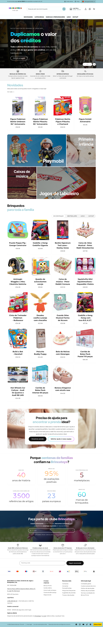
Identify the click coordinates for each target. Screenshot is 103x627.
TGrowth (22, 624)
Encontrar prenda (38, 439)
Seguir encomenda (75, 563)
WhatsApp (37, 616)
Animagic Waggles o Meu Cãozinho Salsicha (17, 281)
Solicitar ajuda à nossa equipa (61, 439)
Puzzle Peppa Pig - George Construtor (17, 244)
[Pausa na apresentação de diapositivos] (94, 64)
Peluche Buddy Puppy (40, 353)
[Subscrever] (73, 531)
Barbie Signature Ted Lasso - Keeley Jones (63, 245)
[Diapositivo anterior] (84, 64)
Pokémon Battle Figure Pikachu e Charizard (62, 121)
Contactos (65, 583)
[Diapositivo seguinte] (90, 64)
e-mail (44, 616)
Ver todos (10, 92)
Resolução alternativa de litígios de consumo (59, 624)
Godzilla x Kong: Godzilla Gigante (40, 244)
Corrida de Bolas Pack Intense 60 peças (40, 390)
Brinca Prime (48, 585)
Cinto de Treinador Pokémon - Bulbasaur (17, 317)
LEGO (83, 216)
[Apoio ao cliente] (90, 9)
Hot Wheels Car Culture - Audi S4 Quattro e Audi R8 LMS (18, 391)
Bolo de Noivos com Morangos (63, 353)
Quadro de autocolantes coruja (40, 281)
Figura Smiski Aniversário (85, 120)
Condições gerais (86, 583)
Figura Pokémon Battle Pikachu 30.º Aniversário (40, 121)
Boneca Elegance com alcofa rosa (63, 389)
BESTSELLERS (72, 216)
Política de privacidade (88, 590)
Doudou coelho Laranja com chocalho (40, 317)
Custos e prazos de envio (88, 586)
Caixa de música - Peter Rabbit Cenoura (63, 281)
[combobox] (46, 9)
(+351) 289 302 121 (12, 601)
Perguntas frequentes (68, 590)
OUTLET (91, 216)
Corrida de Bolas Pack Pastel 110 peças (85, 354)
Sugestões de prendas (68, 593)
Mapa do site (47, 595)
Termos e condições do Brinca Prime (88, 594)
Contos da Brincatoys (50, 592)
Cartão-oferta (69, 1)
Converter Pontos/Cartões (66, 587)
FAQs (78, 1)
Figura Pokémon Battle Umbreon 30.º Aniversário (17, 121)
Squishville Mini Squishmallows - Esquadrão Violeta (85, 281)
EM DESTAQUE (58, 216)
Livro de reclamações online (40, 624)
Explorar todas (14, 56)
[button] (94, 9)
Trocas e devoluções (68, 595)
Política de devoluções (87, 588)
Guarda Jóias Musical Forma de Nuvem (63, 317)
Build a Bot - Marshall (18, 353)
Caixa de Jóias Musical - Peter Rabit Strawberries (85, 245)
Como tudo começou (50, 590)
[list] (51, 74)
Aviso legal (29, 624)
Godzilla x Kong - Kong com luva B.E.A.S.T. (85, 317)
